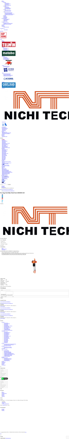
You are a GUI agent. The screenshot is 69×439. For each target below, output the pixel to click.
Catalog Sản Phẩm (4, 393)
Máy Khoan (3, 167)
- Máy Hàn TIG (6, 324)
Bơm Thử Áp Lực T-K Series (5, 165)
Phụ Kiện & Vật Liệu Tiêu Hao (6, 147)
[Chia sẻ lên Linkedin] (2, 197)
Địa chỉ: (1, 399)
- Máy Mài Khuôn (6, 333)
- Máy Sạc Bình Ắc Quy (7, 328)
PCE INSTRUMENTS (5, 357)
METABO (3, 56)
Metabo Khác (3, 159)
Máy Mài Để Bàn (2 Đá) (5, 153)
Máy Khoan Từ (4, 157)
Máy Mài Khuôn (4, 150)
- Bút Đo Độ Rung (6, 350)
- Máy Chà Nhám (6, 336)
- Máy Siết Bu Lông (6, 337)
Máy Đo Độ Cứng (4, 169)
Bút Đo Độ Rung (4, 168)
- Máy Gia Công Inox (6, 338)
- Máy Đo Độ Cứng (6, 351)
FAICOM (3, 363)
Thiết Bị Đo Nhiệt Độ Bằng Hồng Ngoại (7, 172)
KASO (3, 364)
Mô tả (2, 248)
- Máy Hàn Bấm (6, 325)
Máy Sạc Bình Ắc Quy (6, 50)
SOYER (3, 65)
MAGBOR (3, 348)
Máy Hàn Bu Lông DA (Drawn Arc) (6, 162)
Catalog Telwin (4, 130)
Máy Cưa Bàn (4, 158)
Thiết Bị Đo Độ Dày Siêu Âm (6, 173)
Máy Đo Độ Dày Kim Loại (5, 177)
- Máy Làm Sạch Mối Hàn (7, 327)
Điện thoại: (3, 401)
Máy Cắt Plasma (4, 145)
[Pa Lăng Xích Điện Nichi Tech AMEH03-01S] (6, 315)
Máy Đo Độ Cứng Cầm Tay (7, 73)
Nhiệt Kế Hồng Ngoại (5, 178)
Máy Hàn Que (5, 48)
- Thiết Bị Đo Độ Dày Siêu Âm (8, 355)
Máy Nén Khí (3, 156)
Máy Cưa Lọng (4, 152)
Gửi (1, 377)
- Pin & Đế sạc (6, 342)
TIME (2, 349)
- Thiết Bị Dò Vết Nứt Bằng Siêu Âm (9, 353)
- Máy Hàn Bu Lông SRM (7, 345)
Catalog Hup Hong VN (5, 128)
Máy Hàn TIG (5, 49)
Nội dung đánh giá (3, 294)
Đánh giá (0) (3, 249)
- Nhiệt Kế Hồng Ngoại (7, 360)
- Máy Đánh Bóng (6, 334)
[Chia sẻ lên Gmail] (2, 199)
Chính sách (3, 396)
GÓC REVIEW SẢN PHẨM (6, 133)
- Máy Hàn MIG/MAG (7, 323)
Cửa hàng (3, 392)
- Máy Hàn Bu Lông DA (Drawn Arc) (9, 344)
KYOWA (3, 346)
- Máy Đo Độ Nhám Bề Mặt (7, 352)
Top (0, 433)
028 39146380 (6, 29)
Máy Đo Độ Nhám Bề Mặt (7, 74)
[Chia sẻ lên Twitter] (2, 196)
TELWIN (3, 47)
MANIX (3, 361)
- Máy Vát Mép (6, 339)
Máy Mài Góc (5, 57)
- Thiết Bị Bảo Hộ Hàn (7, 329)
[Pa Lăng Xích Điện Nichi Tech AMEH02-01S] (6, 309)
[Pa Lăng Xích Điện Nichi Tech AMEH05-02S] (6, 189)
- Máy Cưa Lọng (6, 335)
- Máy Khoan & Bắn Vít (7, 332)
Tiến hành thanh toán (8, 438)
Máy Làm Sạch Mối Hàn (5, 144)
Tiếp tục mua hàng (3, 438)
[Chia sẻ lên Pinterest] (2, 198)
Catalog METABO (4, 129)
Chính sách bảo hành (4, 136)
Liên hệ (3, 395)
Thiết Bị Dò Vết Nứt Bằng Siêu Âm (8, 75)
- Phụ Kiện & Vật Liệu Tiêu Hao (8, 330)
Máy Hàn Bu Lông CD (6, 66)
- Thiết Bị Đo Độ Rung (7, 356)
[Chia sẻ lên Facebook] (2, 195)
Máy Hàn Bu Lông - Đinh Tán (6, 143)
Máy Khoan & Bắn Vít (6, 58)
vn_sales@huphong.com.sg (5, 403)
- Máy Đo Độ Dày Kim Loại (7, 359)
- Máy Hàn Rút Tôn (6, 326)
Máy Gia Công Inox (4, 155)
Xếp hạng (2, 296)
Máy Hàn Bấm (4, 142)
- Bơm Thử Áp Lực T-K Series (8, 347)
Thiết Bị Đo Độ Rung (4, 174)
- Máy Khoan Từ (6, 340)
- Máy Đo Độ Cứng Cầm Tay (8, 358)
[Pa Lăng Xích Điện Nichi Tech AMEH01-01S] (6, 303)
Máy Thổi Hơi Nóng (6, 59)
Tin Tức (3, 394)
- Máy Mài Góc (6, 331)
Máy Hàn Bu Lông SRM (5, 163)
